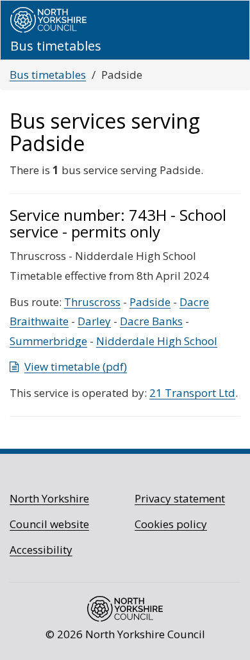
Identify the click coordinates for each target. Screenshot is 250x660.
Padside (150, 301)
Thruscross (92, 301)
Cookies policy (171, 524)
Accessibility (41, 549)
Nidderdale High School (156, 341)
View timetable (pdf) (75, 366)
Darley (94, 321)
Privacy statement (180, 498)
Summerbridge (48, 341)
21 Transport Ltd (192, 392)
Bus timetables (48, 74)
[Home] (48, 20)
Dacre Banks (151, 321)
